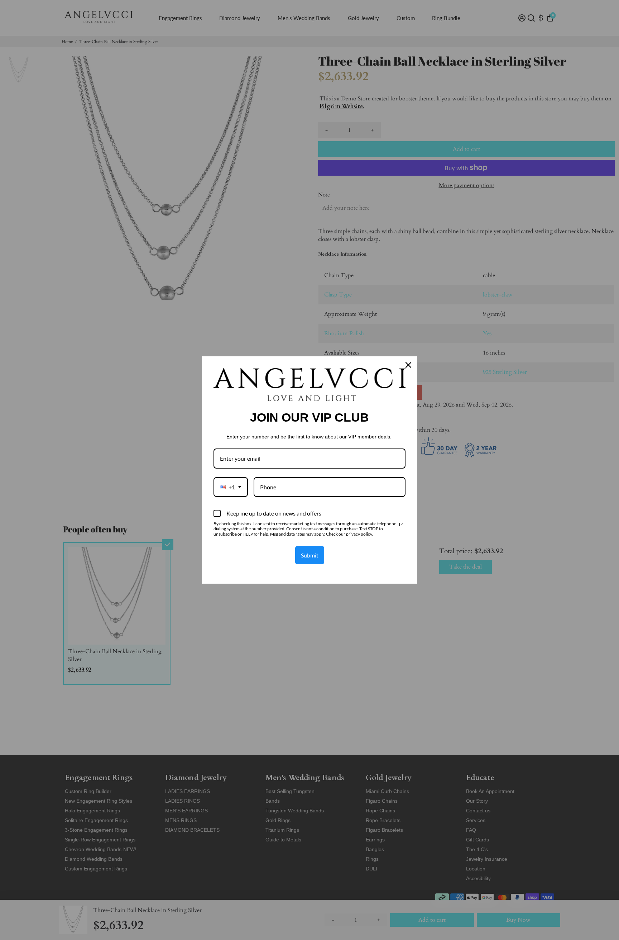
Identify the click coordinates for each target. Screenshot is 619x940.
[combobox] (230, 487)
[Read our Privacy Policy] (401, 524)
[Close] (408, 365)
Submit (309, 555)
